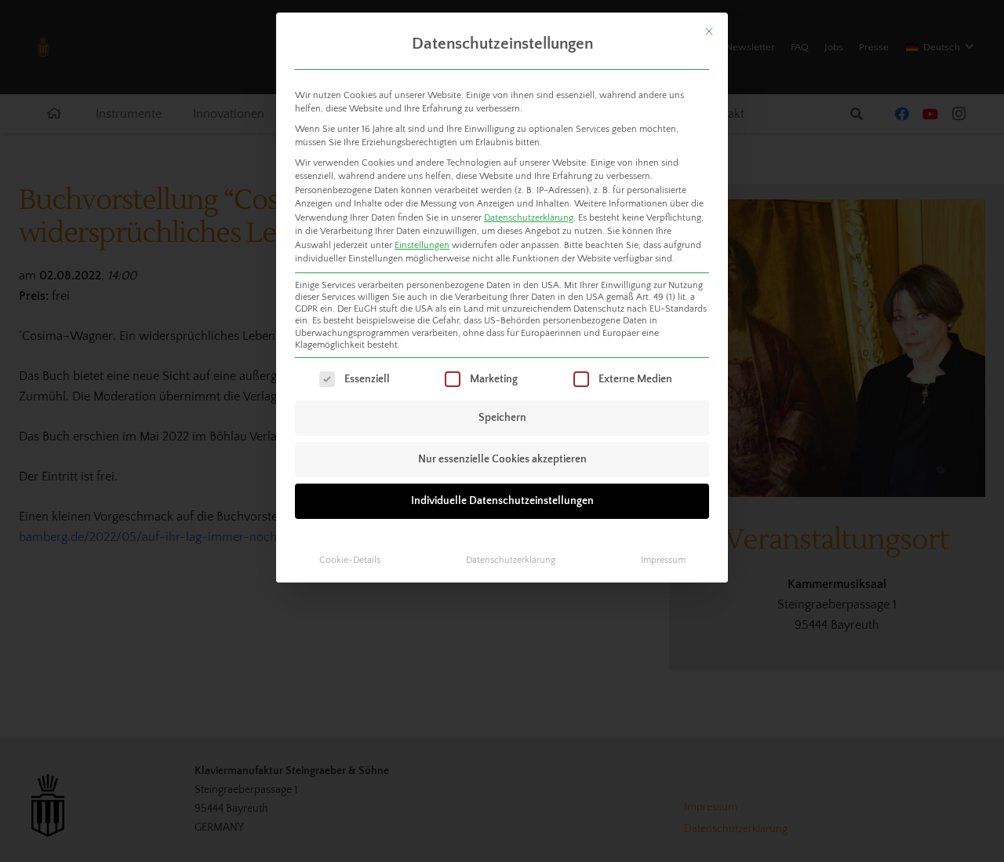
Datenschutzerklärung (528, 218)
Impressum (663, 560)
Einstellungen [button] (422, 245)
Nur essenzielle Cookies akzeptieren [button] (502, 459)
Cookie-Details (349, 560)
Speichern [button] (502, 417)
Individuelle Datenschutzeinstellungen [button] (502, 501)
